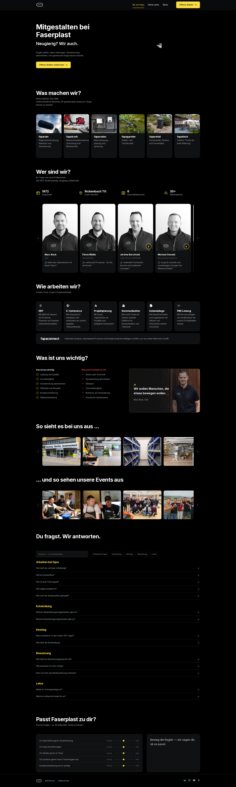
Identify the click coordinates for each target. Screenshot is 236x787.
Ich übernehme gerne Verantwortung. (56, 740)
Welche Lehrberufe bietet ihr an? (51, 696)
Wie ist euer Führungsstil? (47, 582)
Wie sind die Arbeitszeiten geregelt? (52, 595)
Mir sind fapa (138, 5)
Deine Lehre (153, 5)
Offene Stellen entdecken (51, 65)
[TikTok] (198, 780)
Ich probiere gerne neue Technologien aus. (59, 759)
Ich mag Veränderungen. (50, 747)
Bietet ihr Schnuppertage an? (49, 689)
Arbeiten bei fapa (100, 554)
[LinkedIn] (185, 780)
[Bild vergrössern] (61, 451)
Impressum (50, 780)
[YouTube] (194, 780)
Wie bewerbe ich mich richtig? (49, 666)
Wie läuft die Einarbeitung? (48, 642)
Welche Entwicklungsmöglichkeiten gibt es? (55, 619)
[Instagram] (189, 780)
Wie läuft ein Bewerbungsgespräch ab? (54, 659)
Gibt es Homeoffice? (45, 575)
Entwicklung (116, 554)
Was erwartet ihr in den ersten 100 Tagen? (55, 635)
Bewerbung (142, 554)
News (165, 5)
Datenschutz (63, 780)
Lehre (154, 554)
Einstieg (129, 554)
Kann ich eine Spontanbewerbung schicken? (56, 673)
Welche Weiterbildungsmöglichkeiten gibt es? (56, 612)
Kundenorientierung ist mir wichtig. (54, 765)
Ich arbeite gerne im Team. (51, 753)
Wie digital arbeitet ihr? (46, 589)
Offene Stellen (186, 5)
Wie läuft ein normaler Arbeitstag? (51, 568)
